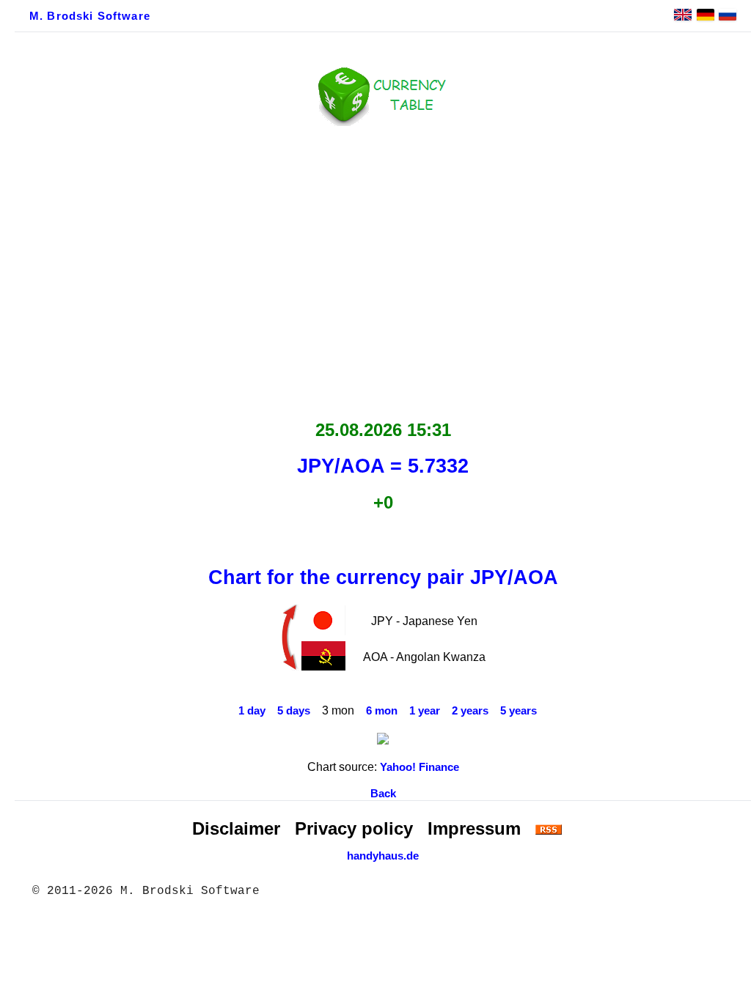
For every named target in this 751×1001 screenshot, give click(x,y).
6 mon (382, 711)
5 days (293, 711)
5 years (518, 711)
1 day (251, 711)
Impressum (474, 828)
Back (383, 793)
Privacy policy (354, 828)
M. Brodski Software (89, 16)
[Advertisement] (383, 269)
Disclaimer (236, 828)
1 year (424, 711)
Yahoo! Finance (419, 767)
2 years (470, 711)
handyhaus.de (383, 856)
